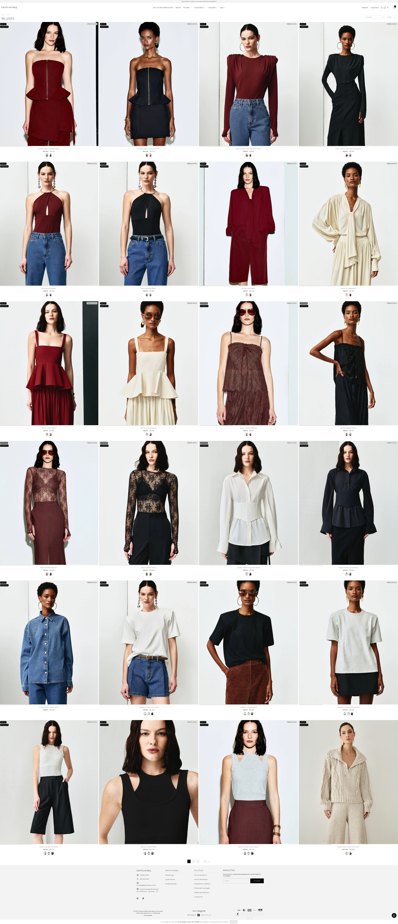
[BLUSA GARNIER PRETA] (348, 363)
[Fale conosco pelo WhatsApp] (394, 915)
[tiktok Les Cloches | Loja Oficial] (144, 898)
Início (3, 14)
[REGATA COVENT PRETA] (52, 853)
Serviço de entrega (200, 879)
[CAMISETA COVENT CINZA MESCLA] (148, 713)
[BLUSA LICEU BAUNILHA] (246, 294)
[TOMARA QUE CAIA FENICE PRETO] (50, 155)
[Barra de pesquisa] (382, 8)
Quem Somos (170, 879)
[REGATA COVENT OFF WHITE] (45, 853)
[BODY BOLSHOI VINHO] (46, 294)
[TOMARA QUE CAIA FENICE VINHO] (46, 155)
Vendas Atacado (171, 884)
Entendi (233, 921)
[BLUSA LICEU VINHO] (248, 224)
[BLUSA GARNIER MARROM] (248, 363)
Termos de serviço (200, 875)
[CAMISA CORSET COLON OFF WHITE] (248, 503)
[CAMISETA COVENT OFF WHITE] (148, 642)
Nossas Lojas (169, 875)
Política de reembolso (201, 892)
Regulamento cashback (202, 884)
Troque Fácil (198, 897)
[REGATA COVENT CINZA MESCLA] (48, 853)
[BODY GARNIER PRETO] (148, 503)
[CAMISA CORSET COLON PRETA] (348, 503)
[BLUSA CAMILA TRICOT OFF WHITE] (348, 782)
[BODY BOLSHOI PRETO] (50, 294)
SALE (8, 14)
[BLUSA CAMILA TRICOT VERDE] (350, 853)
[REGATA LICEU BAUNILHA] (46, 434)
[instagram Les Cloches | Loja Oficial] (139, 898)
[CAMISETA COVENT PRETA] (152, 713)
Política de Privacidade (202, 888)
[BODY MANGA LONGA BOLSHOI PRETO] (250, 155)
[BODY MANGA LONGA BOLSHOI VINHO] (248, 84)
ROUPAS (187, 7)
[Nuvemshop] (199, 912)
